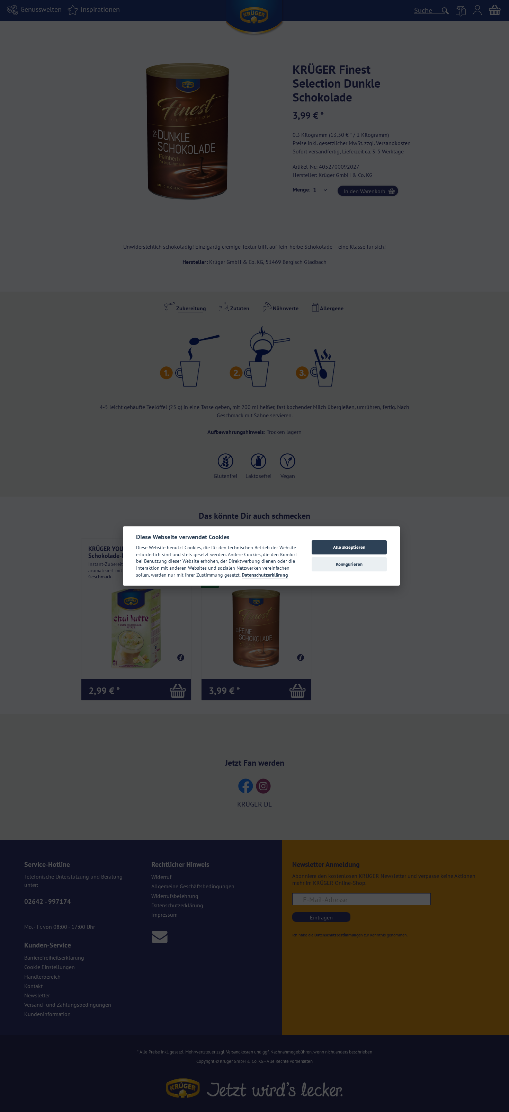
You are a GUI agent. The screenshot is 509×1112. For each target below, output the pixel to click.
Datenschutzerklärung (265, 575)
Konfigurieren (349, 564)
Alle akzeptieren (349, 547)
